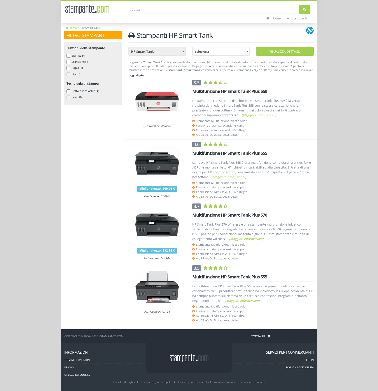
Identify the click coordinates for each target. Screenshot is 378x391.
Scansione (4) (80, 62)
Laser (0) (77, 97)
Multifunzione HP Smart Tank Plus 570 (229, 215)
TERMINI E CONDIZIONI (77, 359)
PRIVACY (69, 367)
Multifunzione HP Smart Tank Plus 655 (229, 153)
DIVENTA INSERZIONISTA (300, 367)
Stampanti (299, 18)
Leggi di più (136, 75)
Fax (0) (76, 74)
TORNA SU (258, 336)
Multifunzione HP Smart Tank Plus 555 (229, 277)
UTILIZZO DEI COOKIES (77, 374)
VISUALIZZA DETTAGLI (285, 51)
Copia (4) (77, 68)
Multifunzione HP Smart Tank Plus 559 (229, 91)
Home (276, 18)
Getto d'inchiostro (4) (85, 91)
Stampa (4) (79, 55)
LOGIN (310, 359)
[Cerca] (304, 9)
